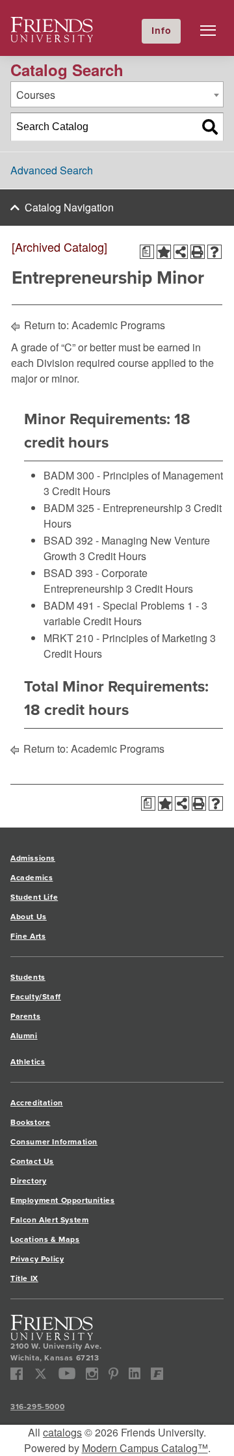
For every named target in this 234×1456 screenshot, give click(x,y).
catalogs (62, 1432)
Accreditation (36, 1103)
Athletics (27, 1062)
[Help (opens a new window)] (214, 252)
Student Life (34, 897)
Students (28, 977)
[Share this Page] (181, 252)
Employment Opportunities (62, 1200)
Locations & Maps (45, 1239)
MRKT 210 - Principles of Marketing (125, 637)
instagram (92, 1374)
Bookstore (30, 1122)
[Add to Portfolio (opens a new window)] (164, 252)
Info (161, 30)
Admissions (32, 858)
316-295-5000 (37, 1406)
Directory (28, 1181)
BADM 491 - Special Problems (114, 605)
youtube (67, 1374)
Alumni (24, 1036)
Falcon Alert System (49, 1220)
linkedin (135, 1374)
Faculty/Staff (35, 997)
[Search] (210, 127)
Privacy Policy (37, 1259)
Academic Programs (118, 324)
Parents (25, 1016)
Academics (31, 877)
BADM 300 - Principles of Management (133, 475)
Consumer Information (54, 1142)
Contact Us (32, 1161)
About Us (28, 917)
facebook (16, 1374)
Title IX (24, 1278)
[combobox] (117, 94)
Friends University (52, 24)
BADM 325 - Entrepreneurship (113, 507)
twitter (40, 1374)
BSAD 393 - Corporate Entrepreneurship (96, 580)
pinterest (113, 1374)
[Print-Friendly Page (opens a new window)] (197, 252)
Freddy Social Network (157, 1374)
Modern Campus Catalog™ (145, 1447)
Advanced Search (51, 170)
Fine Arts (28, 936)
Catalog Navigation (69, 207)
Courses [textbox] (35, 94)
